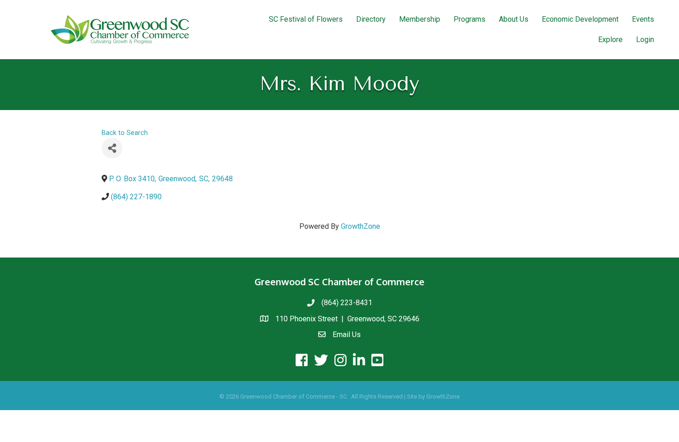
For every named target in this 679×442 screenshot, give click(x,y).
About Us (513, 19)
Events (643, 19)
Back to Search (125, 133)
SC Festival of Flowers (306, 19)
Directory (371, 19)
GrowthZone (360, 226)
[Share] (112, 148)
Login (645, 39)
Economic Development (580, 19)
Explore (610, 39)
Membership (419, 19)
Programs (469, 19)
